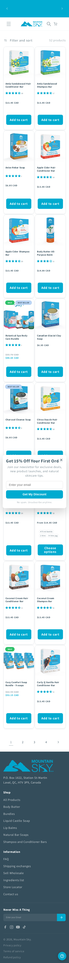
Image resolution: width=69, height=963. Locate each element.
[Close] (61, 460)
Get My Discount (34, 494)
